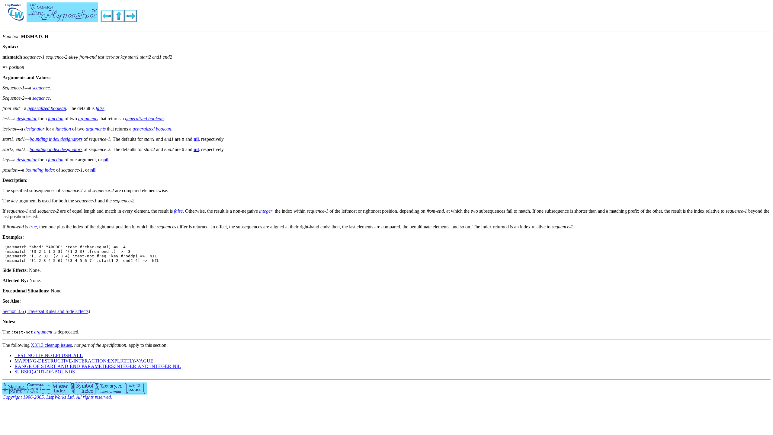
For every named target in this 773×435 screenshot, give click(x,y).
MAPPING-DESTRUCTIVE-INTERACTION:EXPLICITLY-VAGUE (83, 360)
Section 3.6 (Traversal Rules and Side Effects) (46, 311)
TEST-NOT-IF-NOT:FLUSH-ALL (48, 355)
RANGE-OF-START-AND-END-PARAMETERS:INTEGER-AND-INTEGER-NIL (97, 366)
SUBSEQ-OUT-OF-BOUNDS (44, 371)
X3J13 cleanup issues (51, 345)
